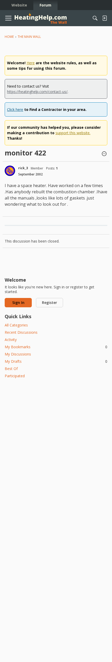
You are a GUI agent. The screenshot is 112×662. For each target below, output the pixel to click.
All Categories (16, 325)
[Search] (95, 18)
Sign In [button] (18, 302)
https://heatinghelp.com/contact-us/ (37, 91)
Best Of (11, 368)
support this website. (72, 132)
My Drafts (56, 361)
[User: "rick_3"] (10, 171)
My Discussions (18, 354)
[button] (104, 154)
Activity (11, 339)
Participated (15, 375)
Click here (15, 109)
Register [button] (49, 302)
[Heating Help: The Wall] (41, 18)
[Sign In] (104, 18)
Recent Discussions (21, 332)
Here (31, 62)
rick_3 (23, 168)
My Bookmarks (56, 346)
